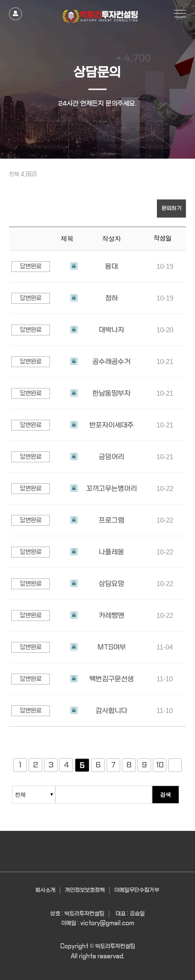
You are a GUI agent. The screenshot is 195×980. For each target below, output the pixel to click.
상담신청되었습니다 (74, 266)
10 (160, 765)
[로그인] (15, 10)
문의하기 (171, 208)
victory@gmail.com (107, 923)
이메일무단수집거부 (136, 890)
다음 (175, 765)
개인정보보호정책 (85, 890)
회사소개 (45, 890)
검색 (165, 794)
